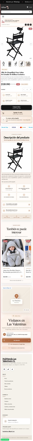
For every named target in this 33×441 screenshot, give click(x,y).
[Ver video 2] (10, 64)
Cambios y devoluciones (9, 406)
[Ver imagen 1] (3, 64)
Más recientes (7, 383)
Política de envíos (8, 404)
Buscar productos (8, 389)
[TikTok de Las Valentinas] (8, 369)
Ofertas (6, 386)
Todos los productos (8, 381)
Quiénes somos (7, 398)
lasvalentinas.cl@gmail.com (9, 431)
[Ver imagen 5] (28, 64)
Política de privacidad (9, 409)
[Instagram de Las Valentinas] (4, 369)
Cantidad (3, 89)
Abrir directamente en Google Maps (17, 344)
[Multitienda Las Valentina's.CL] (4, 7)
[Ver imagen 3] (16, 64)
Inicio (5, 378)
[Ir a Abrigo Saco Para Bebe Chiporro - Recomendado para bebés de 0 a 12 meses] (21, 276)
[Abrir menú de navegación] (3, 16)
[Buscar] (29, 11)
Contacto (6, 401)
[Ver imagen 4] (22, 64)
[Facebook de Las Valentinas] (12, 369)
